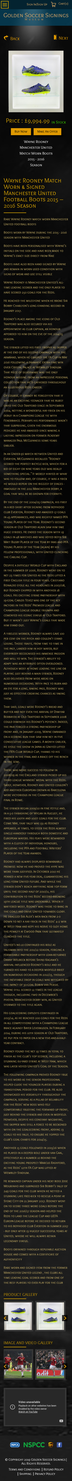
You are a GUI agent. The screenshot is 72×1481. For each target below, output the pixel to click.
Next (63, 38)
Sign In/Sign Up (37, 4)
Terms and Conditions (24, 1469)
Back (15, 38)
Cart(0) (63, 4)
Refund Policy (54, 1469)
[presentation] (5, 1318)
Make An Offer (47, 132)
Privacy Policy (45, 1474)
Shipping (25, 1474)
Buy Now (21, 132)
